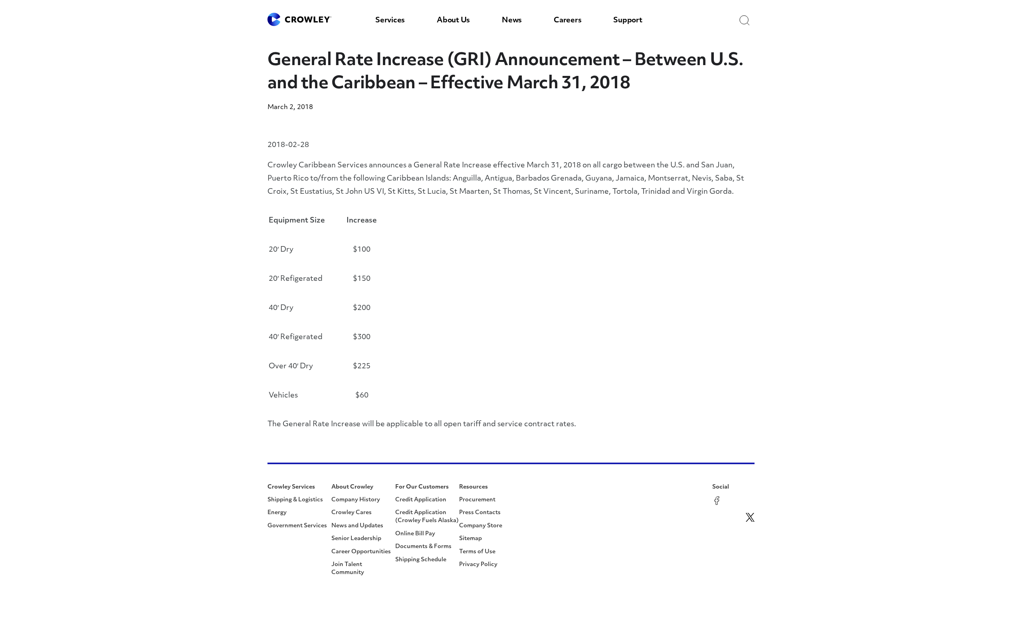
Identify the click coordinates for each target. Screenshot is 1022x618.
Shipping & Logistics (295, 500)
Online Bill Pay (415, 534)
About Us (453, 20)
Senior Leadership (356, 539)
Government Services (297, 526)
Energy (277, 513)
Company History (355, 500)
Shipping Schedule (420, 560)
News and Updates (357, 526)
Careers (567, 20)
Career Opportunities (361, 552)
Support (627, 20)
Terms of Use (477, 552)
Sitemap (470, 539)
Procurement (477, 500)
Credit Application (420, 500)
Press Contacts (480, 513)
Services (390, 20)
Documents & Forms (423, 547)
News (512, 20)
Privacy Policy (478, 565)
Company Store (480, 526)
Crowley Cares (351, 513)
